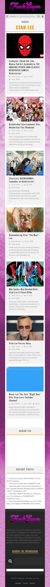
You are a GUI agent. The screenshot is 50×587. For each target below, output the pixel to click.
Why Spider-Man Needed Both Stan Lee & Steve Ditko (23, 291)
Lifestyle (18, 583)
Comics (25, 583)
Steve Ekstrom (16, 241)
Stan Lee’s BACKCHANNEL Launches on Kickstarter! (21, 180)
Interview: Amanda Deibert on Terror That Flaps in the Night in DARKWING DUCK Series (23, 502)
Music (37, 404)
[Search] (39, 16)
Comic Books (16, 79)
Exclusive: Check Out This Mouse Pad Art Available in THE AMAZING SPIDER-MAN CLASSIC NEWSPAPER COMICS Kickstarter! (24, 67)
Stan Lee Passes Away (20, 343)
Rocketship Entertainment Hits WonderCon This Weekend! (24, 126)
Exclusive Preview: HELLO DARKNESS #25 (24, 483)
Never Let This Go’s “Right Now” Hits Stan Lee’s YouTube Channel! (25, 397)
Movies (32, 583)
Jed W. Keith (15, 77)
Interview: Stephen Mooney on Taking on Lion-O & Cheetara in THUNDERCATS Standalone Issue (23, 496)
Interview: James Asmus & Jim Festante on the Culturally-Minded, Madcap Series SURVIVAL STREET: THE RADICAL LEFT (24, 488)
